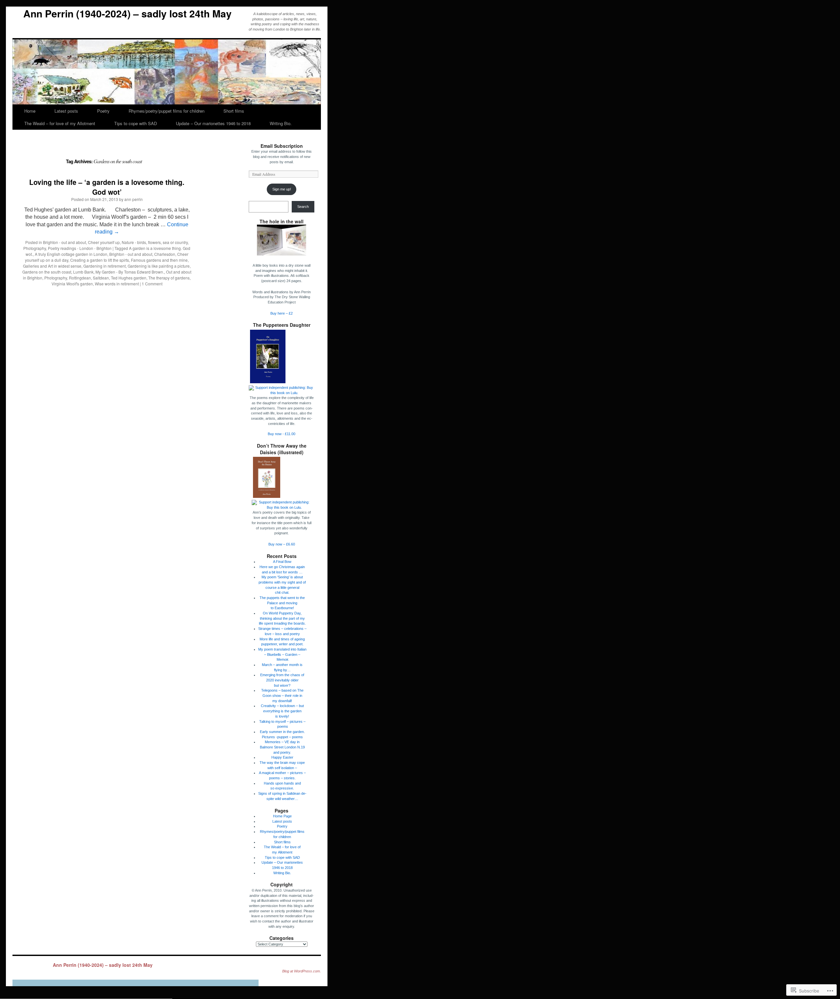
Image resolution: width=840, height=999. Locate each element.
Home (29, 111)
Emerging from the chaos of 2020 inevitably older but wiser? (282, 680)
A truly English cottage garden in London (71, 254)
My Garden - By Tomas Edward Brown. (129, 272)
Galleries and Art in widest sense (52, 266)
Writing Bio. (281, 123)
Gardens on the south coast (46, 272)
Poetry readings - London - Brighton (80, 248)
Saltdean (101, 277)
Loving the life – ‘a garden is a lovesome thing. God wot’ (106, 186)
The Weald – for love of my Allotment (59, 123)
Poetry (103, 111)
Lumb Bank (83, 272)
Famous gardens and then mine (159, 260)
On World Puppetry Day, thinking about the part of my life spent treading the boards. (282, 618)
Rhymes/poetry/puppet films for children (166, 111)
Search (303, 207)
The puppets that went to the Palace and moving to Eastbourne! (282, 603)
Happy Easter (282, 757)
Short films (233, 111)
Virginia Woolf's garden (72, 283)
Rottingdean (80, 277)
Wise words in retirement (117, 283)
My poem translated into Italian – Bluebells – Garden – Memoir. (282, 654)
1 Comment (152, 283)
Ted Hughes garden (128, 277)
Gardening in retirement (104, 266)
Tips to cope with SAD (135, 123)
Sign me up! (281, 189)
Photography (34, 248)
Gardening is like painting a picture (159, 266)
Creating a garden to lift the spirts (99, 260)
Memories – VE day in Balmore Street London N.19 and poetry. (282, 747)
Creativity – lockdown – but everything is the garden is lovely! (282, 711)
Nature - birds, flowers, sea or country (155, 242)
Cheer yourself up (104, 242)
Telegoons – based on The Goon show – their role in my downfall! (282, 695)
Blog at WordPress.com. (301, 971)
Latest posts (66, 111)
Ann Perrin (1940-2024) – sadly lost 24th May (127, 13)
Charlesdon (164, 254)
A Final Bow (282, 562)
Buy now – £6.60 (281, 544)
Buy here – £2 (281, 313)
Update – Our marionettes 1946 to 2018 (213, 123)
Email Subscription (282, 146)
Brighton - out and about (64, 242)
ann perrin (133, 199)
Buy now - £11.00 (281, 434)
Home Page (282, 816)
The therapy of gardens (169, 277)
